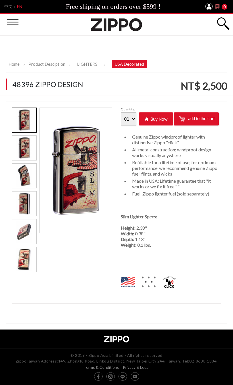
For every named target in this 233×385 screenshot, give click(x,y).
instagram (110, 376)
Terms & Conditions (101, 367)
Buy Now (158, 119)
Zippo (116, 24)
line (122, 376)
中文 (8, 7)
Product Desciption (46, 64)
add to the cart (201, 118)
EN (19, 7)
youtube (135, 376)
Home (14, 64)
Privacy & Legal (136, 367)
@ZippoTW (98, 376)
